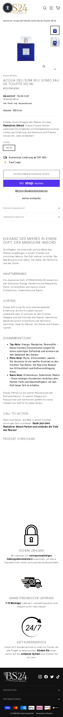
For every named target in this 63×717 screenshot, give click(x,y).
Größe (6, 142)
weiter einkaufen (31, 198)
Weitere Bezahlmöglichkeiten (31, 190)
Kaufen (22, 506)
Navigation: (10, 690)
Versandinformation (13, 217)
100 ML (9, 147)
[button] (8, 8)
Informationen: (12, 699)
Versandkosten (25, 103)
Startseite (7, 21)
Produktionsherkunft (14, 208)
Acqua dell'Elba (10, 75)
